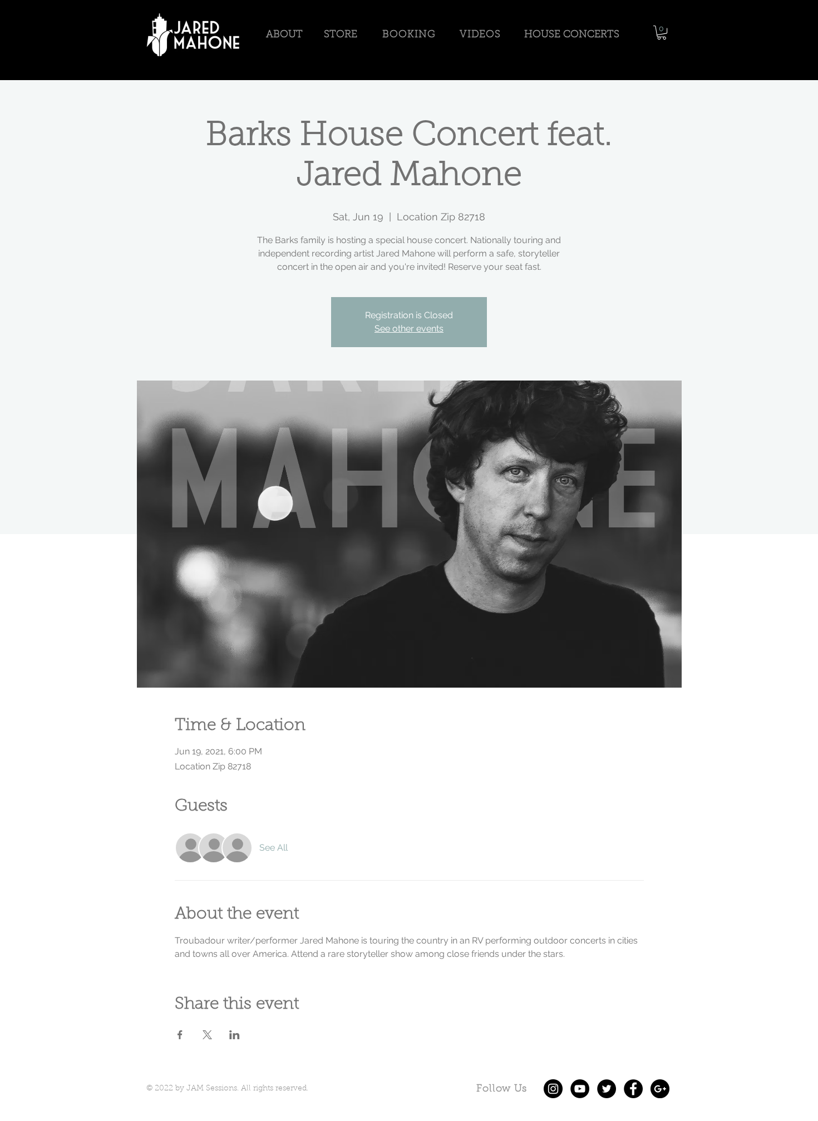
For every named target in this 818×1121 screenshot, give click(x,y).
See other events (409, 328)
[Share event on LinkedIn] (234, 1034)
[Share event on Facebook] (180, 1034)
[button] (661, 32)
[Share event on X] (207, 1034)
